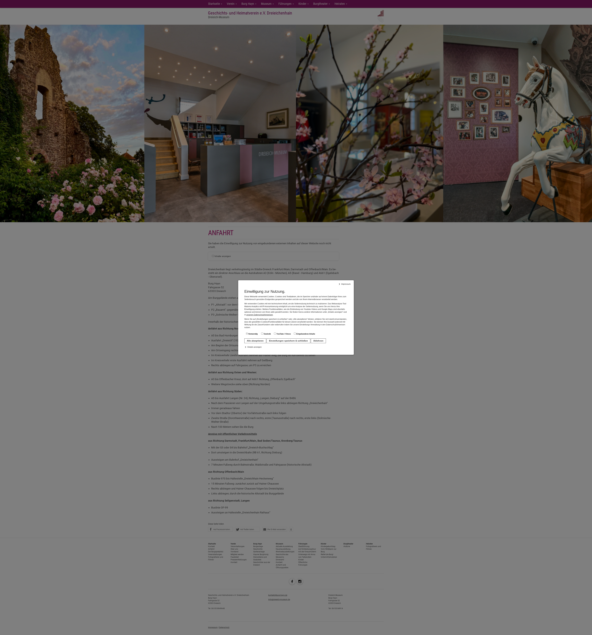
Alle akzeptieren (255, 340)
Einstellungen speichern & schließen (288, 340)
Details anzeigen (254, 347)
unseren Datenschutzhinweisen (259, 315)
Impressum (346, 284)
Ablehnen (318, 340)
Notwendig (253, 334)
